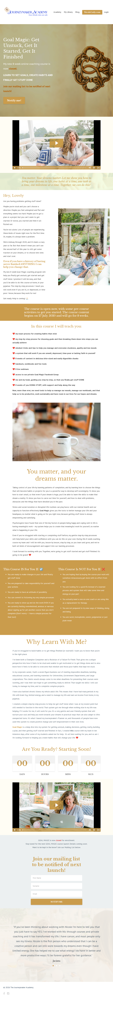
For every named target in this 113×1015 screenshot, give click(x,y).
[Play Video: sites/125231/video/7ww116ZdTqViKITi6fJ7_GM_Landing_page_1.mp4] (56, 143)
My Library (68, 12)
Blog (77, 12)
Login (106, 12)
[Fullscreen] (98, 168)
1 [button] (53, 946)
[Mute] (89, 168)
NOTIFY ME (56, 902)
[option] (56, 932)
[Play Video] (14, 168)
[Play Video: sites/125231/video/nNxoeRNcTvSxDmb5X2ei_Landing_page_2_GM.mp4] (56, 805)
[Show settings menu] (94, 168)
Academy (57, 12)
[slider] (54, 168)
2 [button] (56, 946)
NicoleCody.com (92, 12)
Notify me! (14, 100)
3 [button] (59, 946)
